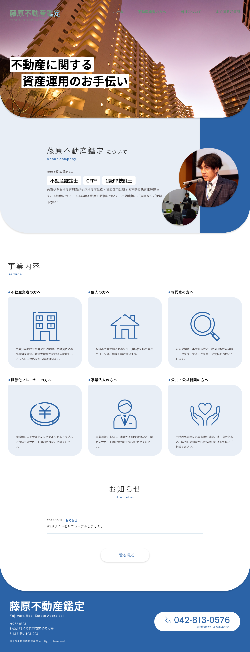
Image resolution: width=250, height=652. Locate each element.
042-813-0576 (202, 619)
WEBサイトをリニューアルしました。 (75, 526)
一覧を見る (125, 555)
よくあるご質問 (228, 11)
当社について (190, 11)
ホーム (118, 11)
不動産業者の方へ (152, 11)
